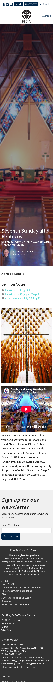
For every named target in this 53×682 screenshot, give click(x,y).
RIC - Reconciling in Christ (16, 597)
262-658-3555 (31, 4)
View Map (6, 630)
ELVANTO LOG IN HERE (15, 604)
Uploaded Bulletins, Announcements (21, 587)
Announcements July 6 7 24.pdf (22, 298)
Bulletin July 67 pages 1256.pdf (22, 294)
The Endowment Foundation (16, 590)
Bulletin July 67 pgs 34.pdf (19, 290)
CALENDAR (8, 584)
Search (18, 4)
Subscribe (11, 536)
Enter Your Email (10, 525)
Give (3, 594)
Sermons (6, 601)
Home (4, 580)
